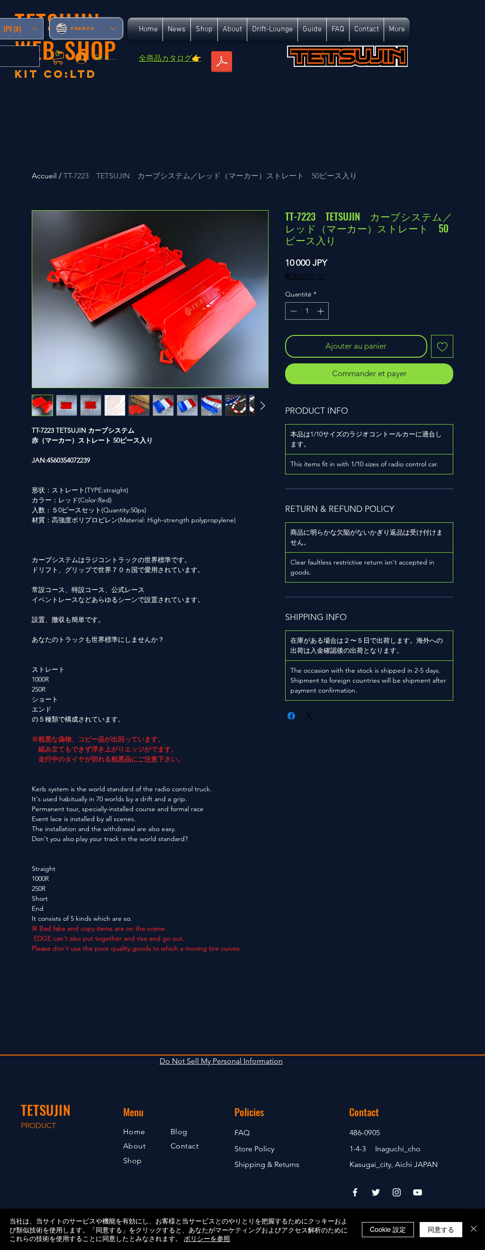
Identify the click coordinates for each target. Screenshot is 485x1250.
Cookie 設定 (388, 1229)
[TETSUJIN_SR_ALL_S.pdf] (221, 62)
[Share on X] (309, 716)
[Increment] (321, 311)
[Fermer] (473, 1229)
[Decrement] (292, 311)
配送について (305, 276)
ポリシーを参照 (207, 1238)
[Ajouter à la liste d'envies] (442, 346)
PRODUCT (38, 1125)
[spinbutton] (306, 311)
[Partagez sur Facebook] (291, 716)
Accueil (44, 175)
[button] (58, 57)
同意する (441, 1229)
